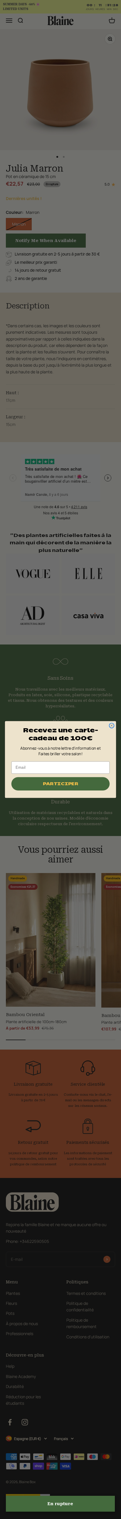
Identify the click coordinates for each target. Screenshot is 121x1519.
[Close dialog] (111, 725)
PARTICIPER (60, 783)
